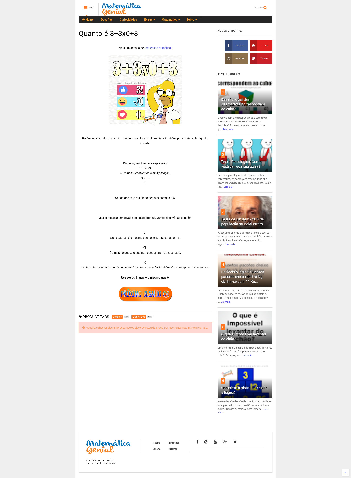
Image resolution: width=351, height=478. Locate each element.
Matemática (169, 19)
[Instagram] (205, 442)
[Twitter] (235, 442)
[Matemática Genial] (121, 14)
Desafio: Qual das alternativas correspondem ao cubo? (243, 104)
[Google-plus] (225, 442)
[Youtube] (215, 442)
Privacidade (173, 442)
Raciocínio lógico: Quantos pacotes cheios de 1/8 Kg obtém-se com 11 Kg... (242, 277)
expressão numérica (158, 47)
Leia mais (228, 129)
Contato (157, 449)
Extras (148, 19)
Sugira (156, 442)
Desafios (106, 19)
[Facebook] (197, 442)
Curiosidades (128, 19)
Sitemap (173, 449)
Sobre (190, 19)
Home (89, 19)
